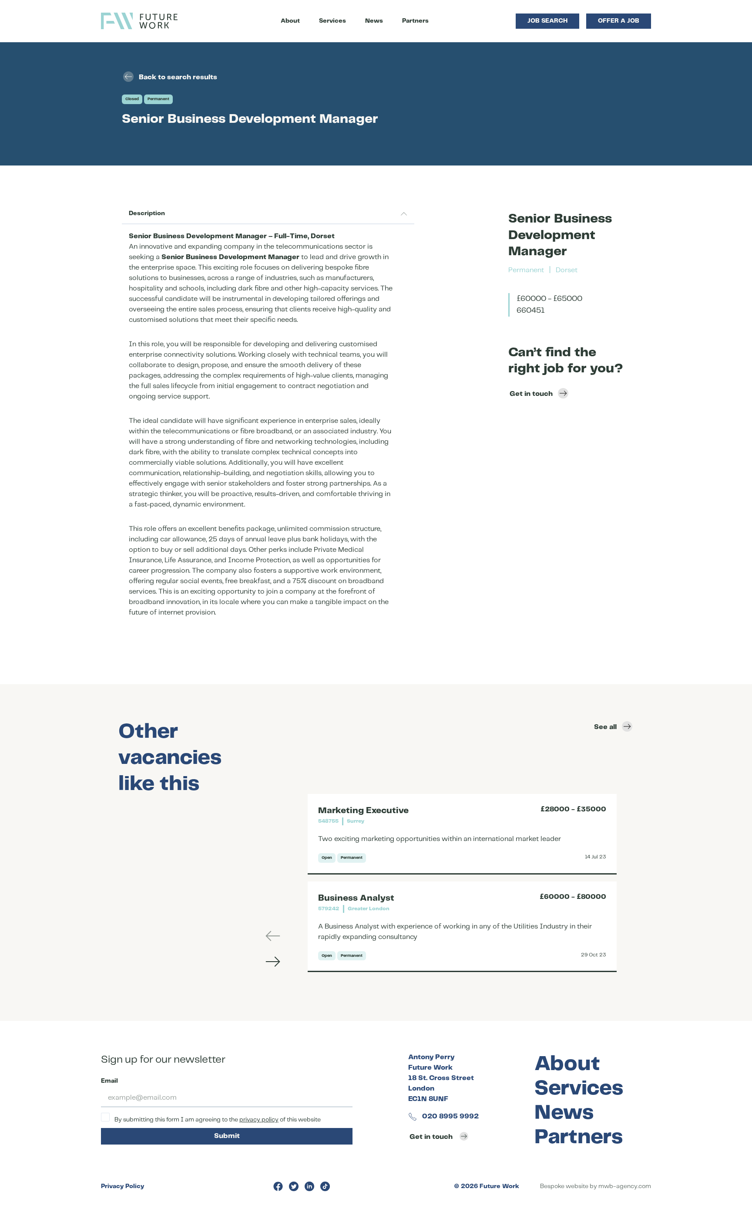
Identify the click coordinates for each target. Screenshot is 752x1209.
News (374, 21)
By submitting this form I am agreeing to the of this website (217, 1120)
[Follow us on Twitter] (294, 1186)
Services (332, 21)
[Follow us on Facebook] (278, 1186)
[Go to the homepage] (139, 20)
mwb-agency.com (624, 1186)
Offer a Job (618, 21)
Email (109, 1081)
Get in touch (531, 394)
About (290, 21)
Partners (415, 21)
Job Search (547, 21)
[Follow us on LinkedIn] (309, 1186)
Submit (227, 1136)
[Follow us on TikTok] (325, 1186)
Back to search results (178, 77)
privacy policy (259, 1120)
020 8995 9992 (449, 1116)
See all (605, 727)
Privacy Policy (122, 1186)
